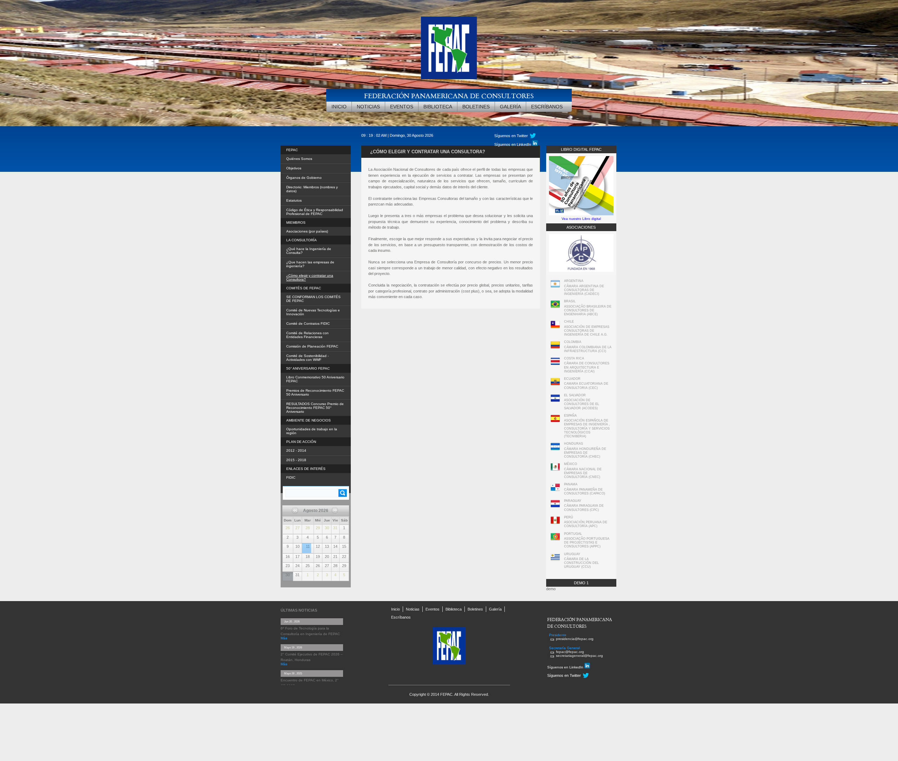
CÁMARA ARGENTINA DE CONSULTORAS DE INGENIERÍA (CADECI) (584, 290)
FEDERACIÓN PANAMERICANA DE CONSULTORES (449, 95)
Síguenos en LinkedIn (513, 144)
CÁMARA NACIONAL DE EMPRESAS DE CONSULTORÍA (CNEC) (583, 473)
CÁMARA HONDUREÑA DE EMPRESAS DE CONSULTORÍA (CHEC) (585, 453)
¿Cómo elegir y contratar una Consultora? (309, 277)
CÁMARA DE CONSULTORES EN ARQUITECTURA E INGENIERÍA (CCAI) (586, 367)
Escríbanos (547, 106)
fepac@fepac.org (570, 652)
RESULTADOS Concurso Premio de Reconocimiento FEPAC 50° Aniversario (315, 407)
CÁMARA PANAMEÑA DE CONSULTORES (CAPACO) (584, 491)
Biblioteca (437, 106)
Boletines (476, 106)
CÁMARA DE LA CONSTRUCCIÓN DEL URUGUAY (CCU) (581, 563)
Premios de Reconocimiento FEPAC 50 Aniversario (315, 392)
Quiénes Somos (299, 159)
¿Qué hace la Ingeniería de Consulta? (308, 251)
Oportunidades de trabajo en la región (311, 431)
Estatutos (294, 200)
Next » (333, 517)
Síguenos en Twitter (564, 675)
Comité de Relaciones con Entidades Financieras (307, 335)
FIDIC (290, 477)
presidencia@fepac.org (575, 639)
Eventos (401, 106)
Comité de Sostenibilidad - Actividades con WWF (307, 358)
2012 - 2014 (296, 450)
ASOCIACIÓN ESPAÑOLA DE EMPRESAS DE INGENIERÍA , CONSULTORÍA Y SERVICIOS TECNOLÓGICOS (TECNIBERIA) (587, 428)
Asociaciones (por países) (307, 231)
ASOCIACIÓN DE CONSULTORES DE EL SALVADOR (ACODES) (581, 404)
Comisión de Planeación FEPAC (312, 346)
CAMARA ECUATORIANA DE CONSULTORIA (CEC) (586, 385)
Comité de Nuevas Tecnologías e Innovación (313, 312)
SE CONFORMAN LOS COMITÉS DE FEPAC (313, 299)
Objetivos (293, 168)
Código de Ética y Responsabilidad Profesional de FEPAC (314, 212)
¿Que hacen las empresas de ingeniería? (310, 264)
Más (284, 638)
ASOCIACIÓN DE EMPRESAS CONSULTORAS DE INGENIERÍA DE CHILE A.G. (586, 331)
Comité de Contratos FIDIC (308, 323)
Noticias (368, 106)
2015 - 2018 (296, 460)
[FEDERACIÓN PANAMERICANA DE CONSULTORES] (449, 47)
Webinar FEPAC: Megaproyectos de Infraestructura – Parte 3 (306, 544)
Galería (510, 106)
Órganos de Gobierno (304, 178)
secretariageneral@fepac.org (579, 656)
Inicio (339, 106)
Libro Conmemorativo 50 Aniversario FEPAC (315, 379)
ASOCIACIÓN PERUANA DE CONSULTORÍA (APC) (585, 524)
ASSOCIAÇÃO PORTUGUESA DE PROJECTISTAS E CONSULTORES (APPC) (586, 542)
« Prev (297, 512)
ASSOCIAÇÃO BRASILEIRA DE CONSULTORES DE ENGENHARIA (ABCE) (587, 310)
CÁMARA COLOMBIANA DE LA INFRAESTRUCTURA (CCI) (587, 349)
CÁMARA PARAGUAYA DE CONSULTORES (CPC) (584, 507)
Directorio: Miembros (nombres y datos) (312, 189)
